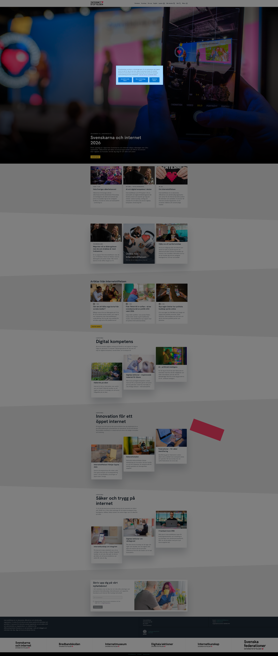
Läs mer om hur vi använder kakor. (148, 74)
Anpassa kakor (154, 79)
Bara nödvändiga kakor (140, 79)
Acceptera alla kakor (125, 79)
